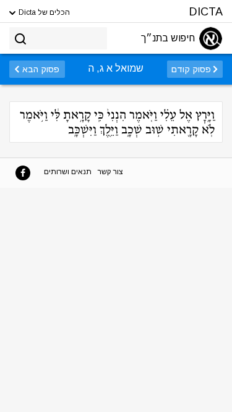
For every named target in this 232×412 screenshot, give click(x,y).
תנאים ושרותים (68, 171)
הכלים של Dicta (43, 12)
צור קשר (110, 171)
